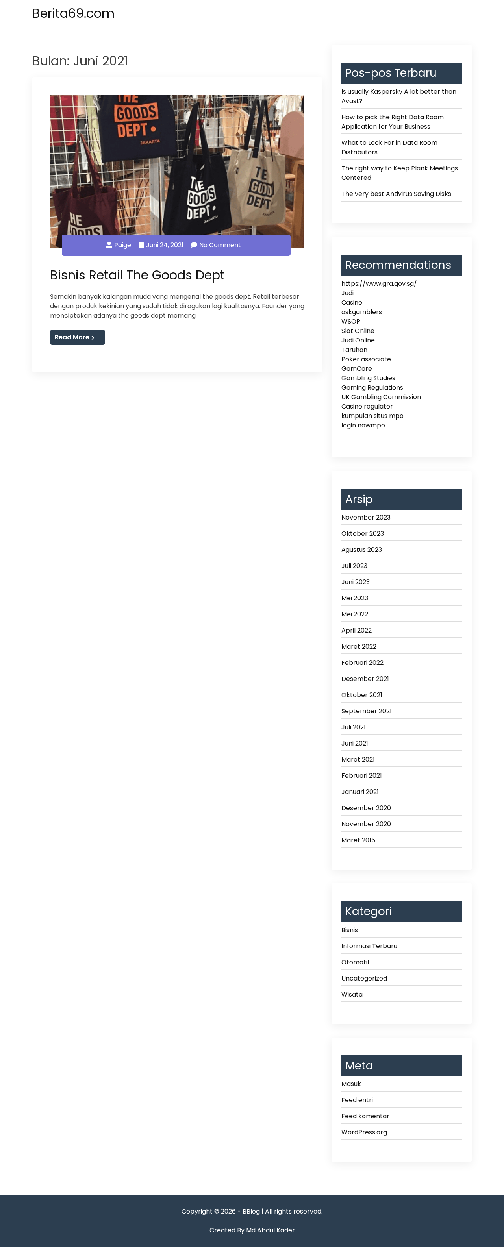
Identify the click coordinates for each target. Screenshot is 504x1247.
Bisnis (349, 929)
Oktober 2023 (362, 533)
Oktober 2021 (361, 694)
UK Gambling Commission (381, 396)
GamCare (356, 368)
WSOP (350, 321)
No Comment (220, 245)
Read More (72, 337)
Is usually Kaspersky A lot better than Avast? (398, 96)
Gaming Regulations (372, 387)
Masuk (351, 1083)
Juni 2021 (354, 743)
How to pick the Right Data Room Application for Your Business (392, 122)
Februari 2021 (361, 775)
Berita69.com (73, 13)
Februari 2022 (362, 662)
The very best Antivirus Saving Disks (396, 193)
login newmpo (363, 425)
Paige (122, 245)
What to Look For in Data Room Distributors (389, 147)
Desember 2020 (366, 807)
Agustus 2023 (361, 549)
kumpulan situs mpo (372, 415)
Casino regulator (367, 406)
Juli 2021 (353, 727)
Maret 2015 (358, 840)
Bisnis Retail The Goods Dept (137, 275)
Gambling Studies (368, 378)
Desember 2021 (365, 678)
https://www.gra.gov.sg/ (379, 283)
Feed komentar (365, 1116)
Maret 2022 (358, 646)
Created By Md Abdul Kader (252, 1230)
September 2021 (366, 711)
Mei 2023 (354, 598)
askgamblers (361, 311)
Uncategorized (364, 978)
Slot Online (357, 330)
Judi (347, 293)
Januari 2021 (360, 791)
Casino (351, 302)
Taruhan (354, 349)
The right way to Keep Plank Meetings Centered (399, 173)
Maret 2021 (358, 759)
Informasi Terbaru (369, 946)
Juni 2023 (355, 581)
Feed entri (357, 1100)
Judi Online (358, 340)
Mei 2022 (354, 614)
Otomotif (355, 962)
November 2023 (366, 517)
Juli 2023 (354, 565)
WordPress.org (364, 1132)
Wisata (352, 994)
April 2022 (356, 630)
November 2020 (366, 824)
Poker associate (366, 359)
